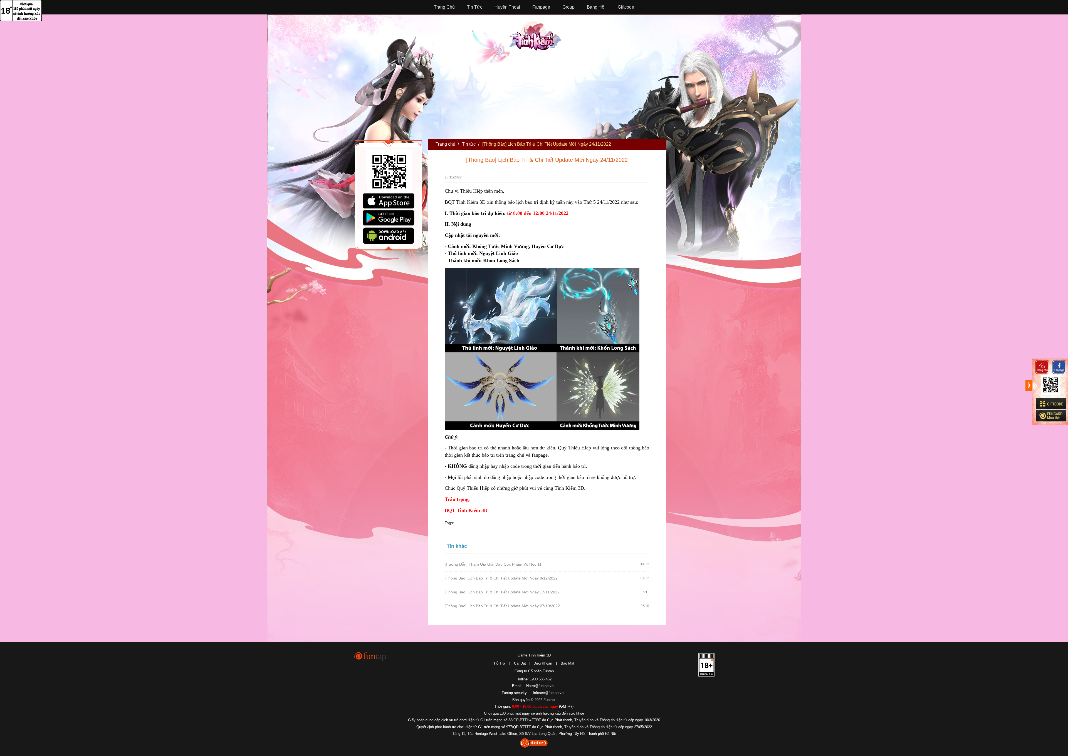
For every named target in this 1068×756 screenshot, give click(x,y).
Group (568, 7)
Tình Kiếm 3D (537, 35)
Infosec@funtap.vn (548, 693)
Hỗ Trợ (499, 663)
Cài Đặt (520, 663)
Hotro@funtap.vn (539, 686)
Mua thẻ (1050, 415)
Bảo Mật (567, 663)
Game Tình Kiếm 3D (534, 655)
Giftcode (626, 7)
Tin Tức (474, 7)
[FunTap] (370, 656)
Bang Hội (596, 7)
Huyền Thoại (507, 7)
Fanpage (541, 7)
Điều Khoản (542, 663)
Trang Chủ (444, 7)
